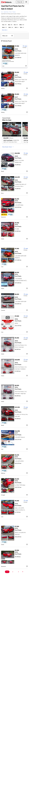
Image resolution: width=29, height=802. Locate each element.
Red (15, 24)
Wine (21, 27)
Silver (10, 27)
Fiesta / (14, 12)
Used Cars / (6, 12)
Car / (2, 12)
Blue (9, 24)
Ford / (10, 12)
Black (3, 27)
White (20, 24)
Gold (16, 27)
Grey (3, 24)
